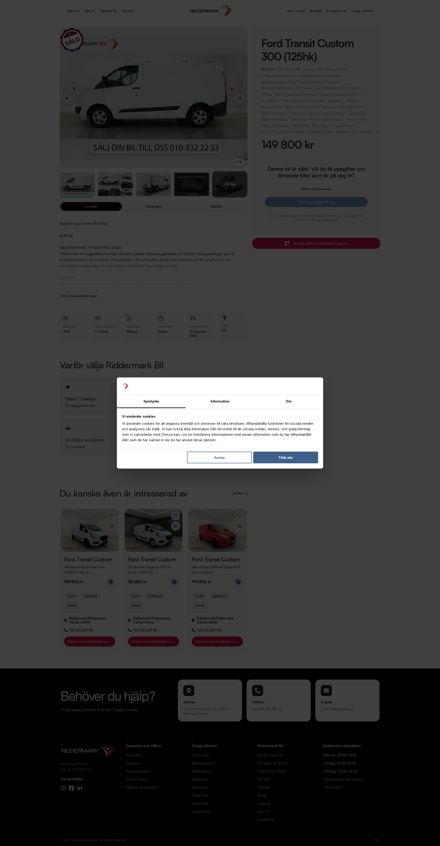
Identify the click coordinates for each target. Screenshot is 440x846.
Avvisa (219, 457)
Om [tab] (289, 401)
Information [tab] (220, 401)
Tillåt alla (285, 457)
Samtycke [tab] (151, 401)
